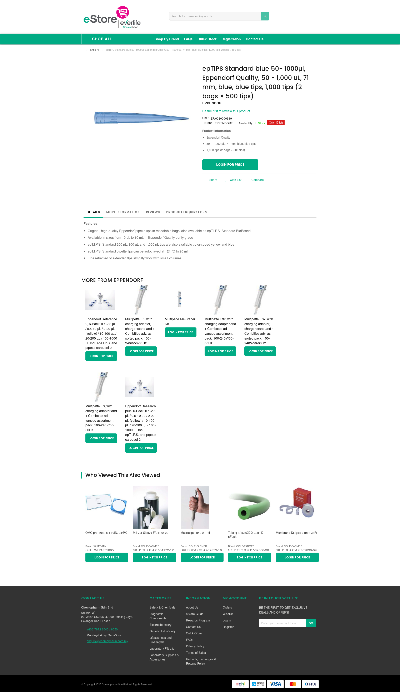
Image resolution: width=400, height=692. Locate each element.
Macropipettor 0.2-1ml (195, 533)
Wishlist (228, 614)
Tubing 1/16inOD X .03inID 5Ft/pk (245, 535)
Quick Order (207, 39)
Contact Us (255, 39)
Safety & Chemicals (162, 607)
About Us (192, 607)
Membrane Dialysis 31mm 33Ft (296, 533)
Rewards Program (198, 620)
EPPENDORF (213, 103)
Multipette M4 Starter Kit (180, 321)
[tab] (93, 212)
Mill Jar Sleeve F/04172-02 (150, 533)
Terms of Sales (196, 652)
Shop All (95, 49)
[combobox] (219, 16)
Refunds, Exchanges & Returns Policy (201, 661)
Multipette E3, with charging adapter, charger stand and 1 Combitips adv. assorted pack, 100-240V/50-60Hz (140, 331)
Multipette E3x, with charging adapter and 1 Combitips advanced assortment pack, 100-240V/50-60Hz (220, 331)
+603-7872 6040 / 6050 (102, 629)
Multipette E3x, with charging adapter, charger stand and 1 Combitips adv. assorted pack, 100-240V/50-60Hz (259, 331)
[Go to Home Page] (82, 49)
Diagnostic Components (158, 616)
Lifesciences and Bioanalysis (161, 639)
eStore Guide (195, 614)
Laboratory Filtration (163, 648)
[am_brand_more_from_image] (100, 313)
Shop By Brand (167, 39)
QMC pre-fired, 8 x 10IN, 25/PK (106, 533)
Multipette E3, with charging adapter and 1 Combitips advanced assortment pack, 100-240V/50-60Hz (101, 418)
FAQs (188, 39)
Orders (227, 607)
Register (228, 627)
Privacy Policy (195, 646)
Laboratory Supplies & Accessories (164, 657)
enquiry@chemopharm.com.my (107, 641)
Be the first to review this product (226, 111)
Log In (227, 620)
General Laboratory (162, 631)
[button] (231, 180)
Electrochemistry (160, 625)
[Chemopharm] (111, 16)
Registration (231, 39)
